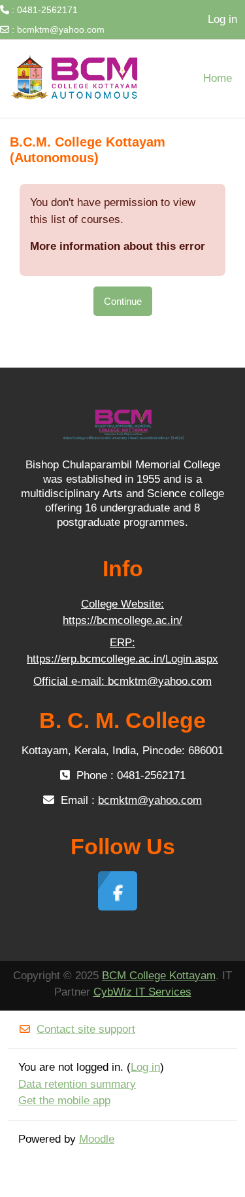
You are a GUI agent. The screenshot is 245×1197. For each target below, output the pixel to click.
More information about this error (117, 246)
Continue (123, 301)
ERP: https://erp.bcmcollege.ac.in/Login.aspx (122, 651)
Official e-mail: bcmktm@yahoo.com (122, 681)
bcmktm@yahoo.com (61, 29)
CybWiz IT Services (142, 992)
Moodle (96, 1139)
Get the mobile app (64, 1100)
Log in (222, 19)
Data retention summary (77, 1084)
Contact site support (86, 1029)
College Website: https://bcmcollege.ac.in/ (122, 612)
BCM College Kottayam (159, 975)
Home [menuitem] (217, 78)
